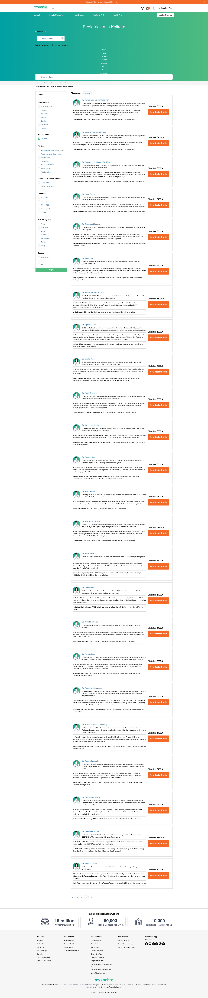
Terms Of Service (69, 944)
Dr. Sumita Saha (88, 359)
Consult (37, 14)
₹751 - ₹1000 (45, 208)
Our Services (96, 937)
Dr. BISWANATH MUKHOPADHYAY (95, 100)
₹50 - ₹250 (44, 198)
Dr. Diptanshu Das (89, 324)
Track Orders (95, 947)
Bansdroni (44, 124)
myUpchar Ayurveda (44, 957)
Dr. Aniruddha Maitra (90, 622)
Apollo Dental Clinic (47, 165)
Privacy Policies (69, 940)
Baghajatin (44, 117)
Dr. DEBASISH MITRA (90, 831)
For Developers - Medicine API (101, 970)
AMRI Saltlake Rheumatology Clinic (52, 150)
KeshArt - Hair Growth (44, 961)
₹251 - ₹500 (45, 201)
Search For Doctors (97, 957)
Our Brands (79, 14)
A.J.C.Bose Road (46, 106)
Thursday (44, 242)
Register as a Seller (97, 961)
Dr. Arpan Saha (88, 553)
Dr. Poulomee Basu (89, 863)
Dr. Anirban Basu (88, 654)
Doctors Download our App (127, 947)
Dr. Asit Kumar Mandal (90, 425)
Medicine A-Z (98, 14)
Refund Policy (68, 947)
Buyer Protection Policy (71, 950)
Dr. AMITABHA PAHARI (91, 521)
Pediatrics (44, 139)
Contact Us (40, 947)
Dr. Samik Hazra (88, 258)
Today (43, 224)
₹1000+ (43, 212)
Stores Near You (96, 954)
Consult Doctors (96, 944)
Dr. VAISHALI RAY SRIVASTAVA (94, 132)
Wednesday (45, 238)
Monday (43, 231)
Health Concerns (56, 14)
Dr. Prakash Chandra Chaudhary (94, 724)
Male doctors (45, 257)
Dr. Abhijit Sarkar (88, 491)
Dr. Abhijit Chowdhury (90, 393)
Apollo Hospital (46, 168)
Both (42, 264)
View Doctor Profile (158, 112)
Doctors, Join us (123, 940)
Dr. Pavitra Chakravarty (91, 797)
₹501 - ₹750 (45, 205)
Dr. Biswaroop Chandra (91, 224)
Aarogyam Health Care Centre (51, 154)
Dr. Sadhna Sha (88, 587)
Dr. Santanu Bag (88, 457)
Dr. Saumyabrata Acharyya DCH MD (96, 162)
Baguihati (44, 121)
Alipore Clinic (45, 157)
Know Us (41, 937)
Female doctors (46, 261)
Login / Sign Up (165, 14)
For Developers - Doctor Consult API (101, 965)
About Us (40, 940)
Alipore (43, 110)
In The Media (41, 944)
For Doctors (123, 937)
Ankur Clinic (45, 161)
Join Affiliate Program (98, 973)
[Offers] (142, 7)
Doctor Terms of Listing (125, 944)
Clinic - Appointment (47, 186)
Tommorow (44, 227)
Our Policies (69, 937)
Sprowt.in (40, 954)
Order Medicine (96, 940)
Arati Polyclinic (46, 172)
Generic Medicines (97, 950)
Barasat (43, 128)
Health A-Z (118, 14)
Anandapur (44, 114)
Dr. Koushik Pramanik (90, 761)
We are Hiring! (42, 950)
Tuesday (43, 235)
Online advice (45, 182)
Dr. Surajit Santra (88, 194)
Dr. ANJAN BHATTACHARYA (93, 292)
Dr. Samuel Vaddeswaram (92, 688)
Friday (43, 245)
